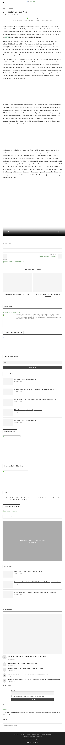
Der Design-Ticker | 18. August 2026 (25, 420)
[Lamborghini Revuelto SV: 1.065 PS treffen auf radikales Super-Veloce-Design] (47, 282)
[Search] (61, 2)
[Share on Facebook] (30, 250)
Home (4, 8)
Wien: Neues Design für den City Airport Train (17, 294)
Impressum (15, 734)
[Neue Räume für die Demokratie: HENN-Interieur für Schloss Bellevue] (8, 402)
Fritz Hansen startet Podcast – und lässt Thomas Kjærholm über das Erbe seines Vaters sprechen (34, 679)
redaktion (7, 14)
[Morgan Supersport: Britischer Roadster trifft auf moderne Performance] (8, 594)
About (22, 734)
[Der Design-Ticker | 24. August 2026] (9, 320)
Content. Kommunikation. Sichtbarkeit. (32, 736)
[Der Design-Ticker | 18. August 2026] (8, 422)
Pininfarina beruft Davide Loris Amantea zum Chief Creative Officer (25, 668)
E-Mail (13, 690)
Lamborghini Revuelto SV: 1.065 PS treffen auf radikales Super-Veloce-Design (37, 582)
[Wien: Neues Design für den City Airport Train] (17, 282)
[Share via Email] (33, 250)
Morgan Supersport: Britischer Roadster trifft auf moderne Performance (35, 592)
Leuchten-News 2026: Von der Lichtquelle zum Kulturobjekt (27, 656)
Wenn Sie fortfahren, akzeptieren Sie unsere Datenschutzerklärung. (29, 696)
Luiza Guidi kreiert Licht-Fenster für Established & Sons (22, 663)
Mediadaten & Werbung (33, 734)
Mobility (11, 8)
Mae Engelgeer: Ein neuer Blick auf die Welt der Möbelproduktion (34, 389)
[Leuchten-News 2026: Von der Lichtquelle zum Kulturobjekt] (32, 634)
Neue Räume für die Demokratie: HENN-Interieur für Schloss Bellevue (35, 399)
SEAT (7, 37)
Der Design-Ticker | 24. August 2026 (11, 312)
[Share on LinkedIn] (32, 250)
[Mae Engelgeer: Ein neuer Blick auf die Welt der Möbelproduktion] (8, 392)
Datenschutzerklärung (46, 734)
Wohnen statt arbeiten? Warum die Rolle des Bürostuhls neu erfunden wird (28, 674)
